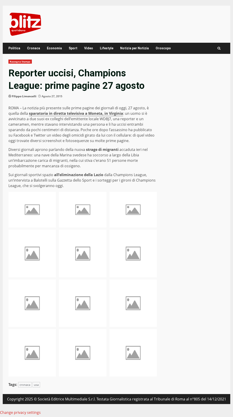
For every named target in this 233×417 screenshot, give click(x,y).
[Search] (219, 48)
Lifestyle (106, 48)
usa (36, 385)
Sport (73, 48)
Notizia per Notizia (134, 48)
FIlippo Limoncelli (24, 96)
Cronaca (33, 48)
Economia (54, 48)
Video (88, 48)
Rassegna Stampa (20, 61)
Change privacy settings (20, 412)
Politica (14, 48)
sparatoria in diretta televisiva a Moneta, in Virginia (76, 113)
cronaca (25, 385)
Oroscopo (163, 48)
